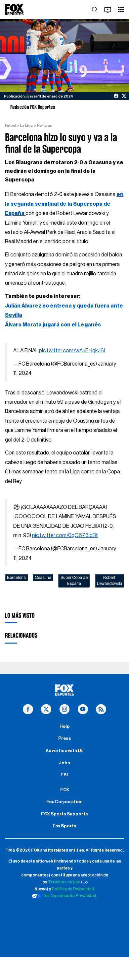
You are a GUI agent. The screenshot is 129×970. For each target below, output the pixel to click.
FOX (64, 790)
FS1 (64, 775)
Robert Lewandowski (109, 581)
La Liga (26, 125)
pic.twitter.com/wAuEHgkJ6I (72, 350)
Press (64, 738)
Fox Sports (64, 826)
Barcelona (16, 578)
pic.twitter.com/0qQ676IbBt (65, 535)
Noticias (44, 125)
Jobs (64, 763)
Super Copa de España (74, 581)
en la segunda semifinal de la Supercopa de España (64, 204)
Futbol (10, 125)
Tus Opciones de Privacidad (69, 896)
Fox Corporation (64, 801)
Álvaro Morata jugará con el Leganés (53, 324)
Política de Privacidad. (73, 889)
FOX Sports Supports (64, 814)
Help (65, 726)
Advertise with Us (65, 750)
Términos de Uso (64, 882)
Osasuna (43, 578)
